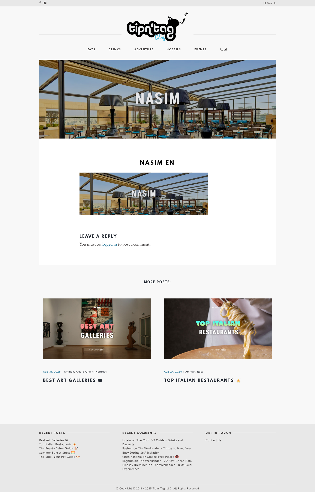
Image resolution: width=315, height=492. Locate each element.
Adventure (143, 49)
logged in (109, 244)
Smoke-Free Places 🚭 (163, 457)
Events (200, 49)
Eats (91, 49)
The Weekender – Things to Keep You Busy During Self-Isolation (156, 450)
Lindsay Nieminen (135, 465)
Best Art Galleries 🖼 (73, 381)
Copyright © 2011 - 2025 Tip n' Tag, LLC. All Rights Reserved (159, 488)
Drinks (115, 49)
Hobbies (174, 49)
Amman (69, 371)
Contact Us (213, 440)
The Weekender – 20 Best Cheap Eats (165, 461)
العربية (224, 50)
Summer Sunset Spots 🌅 (57, 452)
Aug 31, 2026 (52, 371)
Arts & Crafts (85, 371)
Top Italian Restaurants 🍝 (202, 381)
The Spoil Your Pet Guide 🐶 (59, 457)
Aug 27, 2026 (173, 371)
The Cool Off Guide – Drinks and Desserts (152, 442)
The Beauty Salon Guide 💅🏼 (58, 448)
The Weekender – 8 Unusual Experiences (157, 467)
